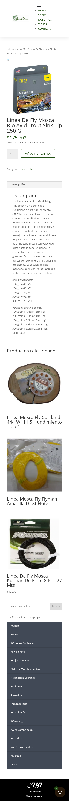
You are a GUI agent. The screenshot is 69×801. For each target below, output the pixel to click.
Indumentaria (19, 703)
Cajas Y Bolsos (20, 660)
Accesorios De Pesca (23, 677)
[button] (8, 60)
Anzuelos (16, 695)
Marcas (18, 49)
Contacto (44, 28)
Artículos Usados (22, 747)
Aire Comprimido (22, 729)
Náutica (16, 738)
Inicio (10, 49)
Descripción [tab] (18, 184)
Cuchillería (18, 712)
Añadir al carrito (38, 153)
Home (42, 10)
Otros (14, 764)
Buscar (56, 606)
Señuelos (17, 686)
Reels (15, 634)
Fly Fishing (18, 651)
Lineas (24, 169)
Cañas (15, 625)
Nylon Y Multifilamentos (25, 669)
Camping (17, 721)
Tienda (42, 24)
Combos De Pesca (22, 643)
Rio (25, 49)
